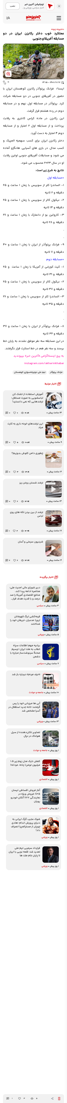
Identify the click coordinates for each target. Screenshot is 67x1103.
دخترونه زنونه (57, 29)
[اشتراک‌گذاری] (52, 1098)
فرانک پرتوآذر (56, 372)
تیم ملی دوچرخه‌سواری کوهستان (29, 372)
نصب (12, 6)
